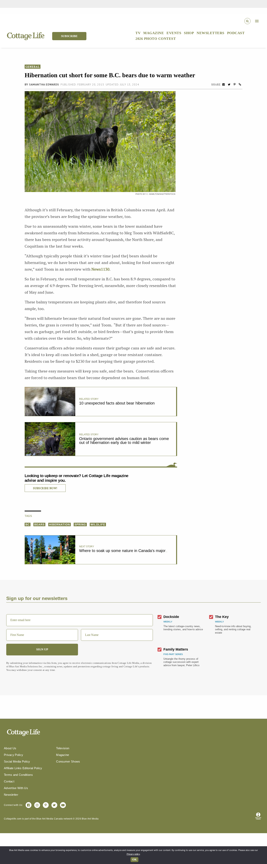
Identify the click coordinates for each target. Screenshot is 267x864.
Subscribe (69, 36)
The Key (222, 617)
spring (80, 524)
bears (39, 524)
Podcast (236, 33)
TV (138, 33)
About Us (10, 748)
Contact (9, 781)
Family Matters (175, 649)
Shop (189, 33)
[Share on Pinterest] (234, 84)
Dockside (171, 617)
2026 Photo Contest (155, 39)
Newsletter (11, 794)
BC (27, 524)
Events (174, 33)
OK (134, 859)
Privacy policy (133, 854)
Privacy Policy (13, 754)
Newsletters (210, 33)
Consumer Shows (68, 761)
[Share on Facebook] (223, 84)
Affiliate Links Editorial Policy (23, 768)
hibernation (59, 524)
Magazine (153, 33)
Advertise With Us (16, 788)
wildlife (97, 524)
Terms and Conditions (18, 774)
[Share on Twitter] (229, 84)
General (32, 66)
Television (62, 748)
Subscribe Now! (45, 488)
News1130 (100, 269)
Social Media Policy (17, 761)
